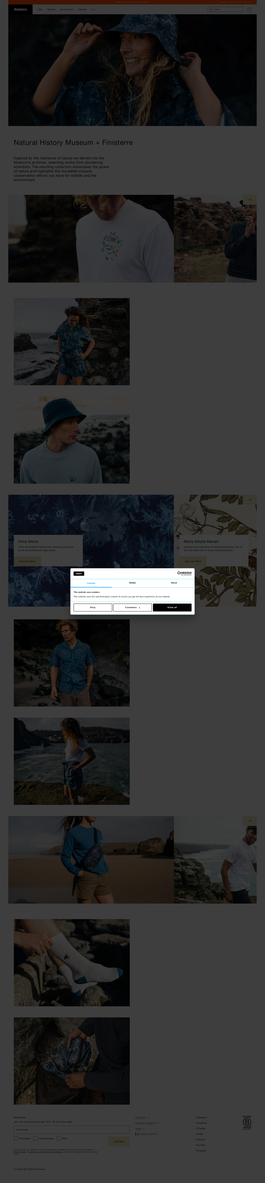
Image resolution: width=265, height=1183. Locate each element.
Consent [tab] (91, 583)
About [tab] (174, 583)
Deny (93, 607)
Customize (131, 607)
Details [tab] (132, 583)
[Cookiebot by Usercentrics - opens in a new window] (179, 574)
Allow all (172, 607)
